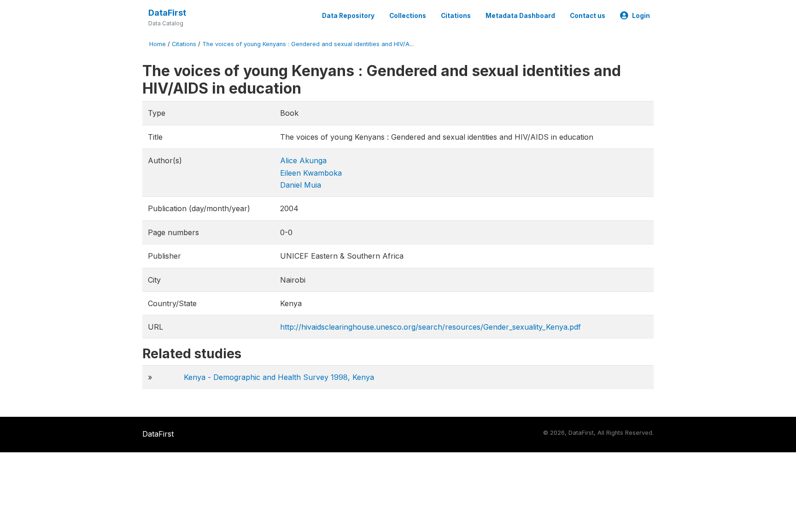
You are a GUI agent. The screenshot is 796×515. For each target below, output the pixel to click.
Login (641, 15)
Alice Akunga (303, 160)
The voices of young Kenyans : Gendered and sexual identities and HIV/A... (308, 44)
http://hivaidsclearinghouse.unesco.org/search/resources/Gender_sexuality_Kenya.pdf (430, 326)
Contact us (587, 15)
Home (157, 44)
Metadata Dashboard (520, 15)
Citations (456, 15)
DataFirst (167, 13)
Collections (407, 15)
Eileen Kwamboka (311, 173)
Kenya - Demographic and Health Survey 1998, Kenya (279, 377)
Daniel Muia (300, 184)
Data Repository (348, 15)
